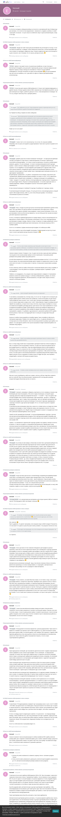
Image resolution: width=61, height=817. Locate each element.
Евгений (14, 116)
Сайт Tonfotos (17, 2)
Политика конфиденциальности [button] (11, 814)
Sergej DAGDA (15, 293)
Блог (23, 2)
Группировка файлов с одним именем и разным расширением (19, 82)
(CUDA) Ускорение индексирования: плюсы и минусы (16, 42)
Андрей (14, 107)
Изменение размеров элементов (12, 239)
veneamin (13, 47)
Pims (12, 66)
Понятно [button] (55, 811)
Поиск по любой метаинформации (12, 60)
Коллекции (6, 23)
